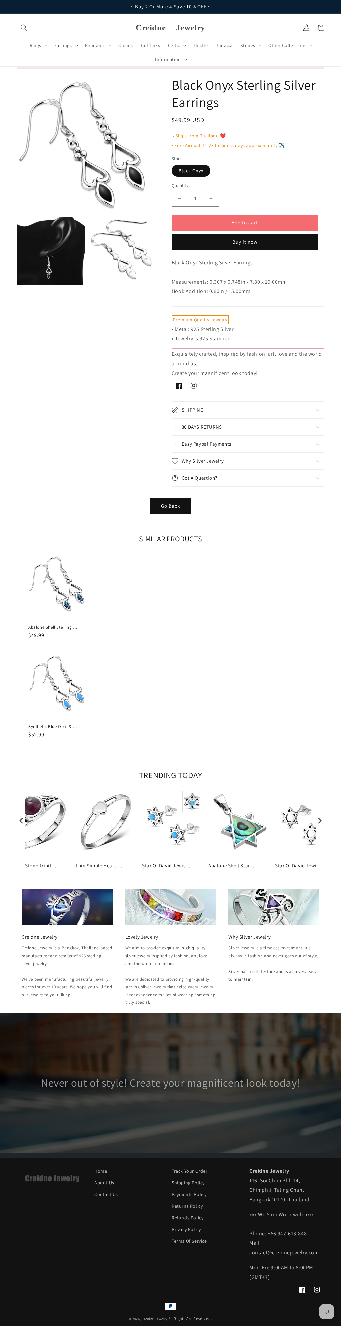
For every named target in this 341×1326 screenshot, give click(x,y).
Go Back (170, 506)
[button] (24, 27)
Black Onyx (191, 171)
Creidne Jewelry (37, 948)
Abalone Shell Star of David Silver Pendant (233, 865)
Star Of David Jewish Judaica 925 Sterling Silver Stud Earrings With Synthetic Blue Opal (167, 865)
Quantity (180, 185)
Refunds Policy (187, 1218)
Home (100, 1171)
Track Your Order (190, 1171)
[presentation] (21, 820)
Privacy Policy (186, 1229)
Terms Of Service (189, 1241)
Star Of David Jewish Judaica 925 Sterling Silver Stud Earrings (300, 865)
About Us (104, 1183)
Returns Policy (187, 1206)
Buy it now (245, 242)
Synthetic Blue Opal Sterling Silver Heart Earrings (53, 726)
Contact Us (106, 1194)
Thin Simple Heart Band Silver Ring (100, 865)
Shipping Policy (188, 1183)
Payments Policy (189, 1194)
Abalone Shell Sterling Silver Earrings (53, 627)
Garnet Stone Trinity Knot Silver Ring (34, 865)
